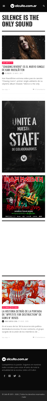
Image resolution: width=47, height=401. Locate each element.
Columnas (6, 307)
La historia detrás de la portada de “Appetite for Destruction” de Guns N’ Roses (22, 314)
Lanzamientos (7, 63)
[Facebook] (4, 376)
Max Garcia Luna (11, 321)
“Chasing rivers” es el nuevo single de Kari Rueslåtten (23, 68)
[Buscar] (4, 6)
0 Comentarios (39, 89)
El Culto (8, 73)
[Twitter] (14, 376)
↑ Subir (23, 397)
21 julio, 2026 (23, 321)
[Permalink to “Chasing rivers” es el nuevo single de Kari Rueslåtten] (23, 47)
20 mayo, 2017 (18, 73)
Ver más (5, 89)
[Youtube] (19, 376)
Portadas (14, 307)
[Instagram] (9, 376)
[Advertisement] (23, 248)
